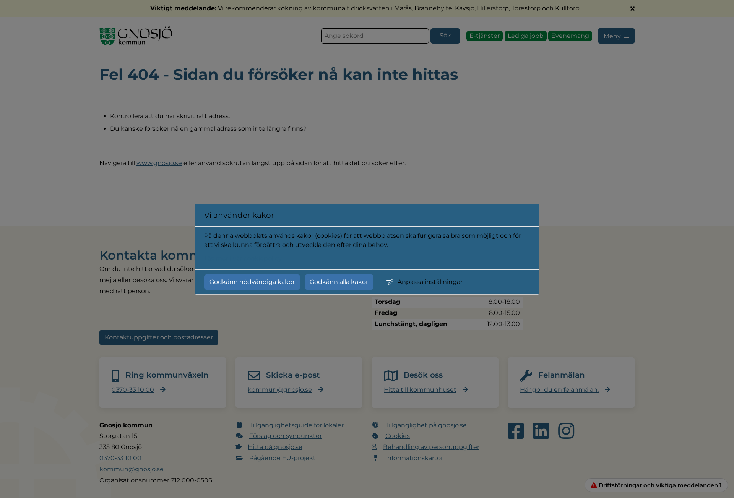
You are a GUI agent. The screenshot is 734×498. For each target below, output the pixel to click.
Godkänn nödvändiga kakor (252, 281)
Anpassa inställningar (430, 281)
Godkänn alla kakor (339, 281)
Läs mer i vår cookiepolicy (243, 258)
